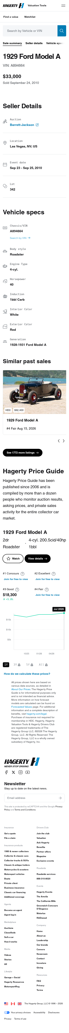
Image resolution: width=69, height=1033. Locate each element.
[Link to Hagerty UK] (20, 1003)
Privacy (40, 985)
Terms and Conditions (25, 810)
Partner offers (44, 852)
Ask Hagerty (43, 842)
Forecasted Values (21, 706)
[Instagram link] (20, 772)
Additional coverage (14, 897)
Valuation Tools (37, 5)
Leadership (42, 940)
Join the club (43, 833)
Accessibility (39, 1012)
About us (41, 936)
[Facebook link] (6, 772)
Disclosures (53, 1012)
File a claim (10, 838)
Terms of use (20, 1019)
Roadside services (46, 874)
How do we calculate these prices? (27, 673)
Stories (8, 959)
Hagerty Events (44, 892)
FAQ (39, 981)
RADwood (42, 918)
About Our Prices (20, 689)
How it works (10, 942)
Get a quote (10, 833)
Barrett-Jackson (22, 125)
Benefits (41, 847)
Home (40, 931)
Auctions (8, 928)
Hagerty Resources (14, 982)
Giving (40, 967)
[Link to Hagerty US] (6, 1003)
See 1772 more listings (20, 452)
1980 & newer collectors (16, 851)
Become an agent (13, 910)
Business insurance (14, 888)
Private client (11, 883)
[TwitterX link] (13, 772)
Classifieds (10, 932)
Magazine (41, 856)
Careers (41, 949)
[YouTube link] (27, 772)
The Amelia (42, 896)
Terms (40, 990)
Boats (7, 878)
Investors (41, 963)
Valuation (41, 838)
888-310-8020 (43, 878)
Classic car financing (14, 892)
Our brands (42, 945)
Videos (7, 955)
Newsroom (42, 954)
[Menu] (63, 5)
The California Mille (46, 901)
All (5, 964)
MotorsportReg (11, 986)
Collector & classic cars (16, 856)
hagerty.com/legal (37, 713)
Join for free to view (16, 579)
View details (35, 558)
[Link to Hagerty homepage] (22, 762)
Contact (41, 958)
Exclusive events (45, 861)
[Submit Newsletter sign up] (60, 798)
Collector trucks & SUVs (16, 860)
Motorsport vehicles (14, 874)
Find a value (10, 16)
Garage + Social (12, 977)
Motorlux (41, 913)
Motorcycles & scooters (16, 869)
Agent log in (10, 915)
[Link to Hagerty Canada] (13, 1003)
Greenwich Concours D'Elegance (47, 907)
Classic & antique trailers (17, 865)
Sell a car (9, 937)
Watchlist (29, 16)
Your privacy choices (21, 1012)
